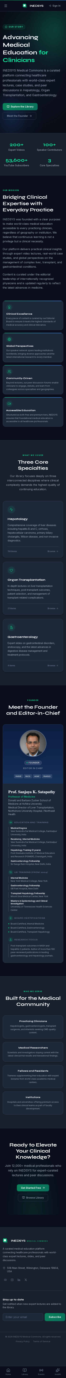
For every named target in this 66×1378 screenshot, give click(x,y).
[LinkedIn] (19, 1280)
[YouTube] (5, 1280)
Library (25, 1374)
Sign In (56, 5)
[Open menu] (6, 6)
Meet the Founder (17, 115)
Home (8, 1374)
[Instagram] (12, 1280)
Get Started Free (31, 1187)
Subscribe (55, 1316)
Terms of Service (41, 1341)
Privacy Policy (23, 1341)
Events (41, 1374)
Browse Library (35, 1197)
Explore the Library (22, 106)
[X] (25, 1280)
